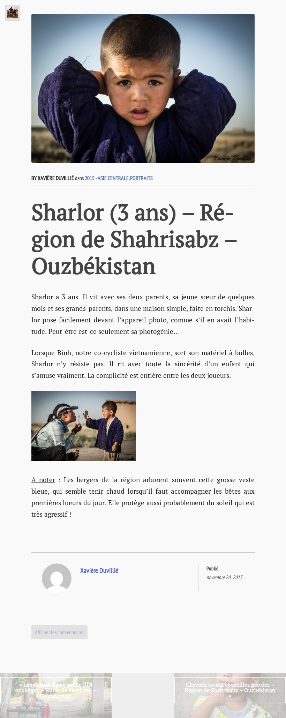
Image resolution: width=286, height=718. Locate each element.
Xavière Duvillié (99, 570)
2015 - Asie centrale (107, 177)
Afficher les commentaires (59, 632)
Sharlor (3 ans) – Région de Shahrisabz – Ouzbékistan (134, 238)
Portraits (141, 177)
